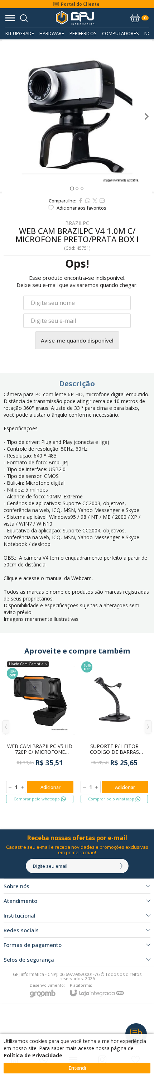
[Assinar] (121, 866)
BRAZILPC (77, 223)
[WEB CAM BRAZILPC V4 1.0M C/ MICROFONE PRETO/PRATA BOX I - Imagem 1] (77, 116)
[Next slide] (146, 116)
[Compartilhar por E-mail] (102, 200)
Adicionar (50, 787)
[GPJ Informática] (75, 18)
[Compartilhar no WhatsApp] (87, 200)
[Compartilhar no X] (94, 200)
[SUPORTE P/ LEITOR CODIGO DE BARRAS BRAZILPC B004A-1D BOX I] (114, 732)
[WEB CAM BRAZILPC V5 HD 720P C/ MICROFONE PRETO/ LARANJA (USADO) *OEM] (40, 732)
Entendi (77, 1067)
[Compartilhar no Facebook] (80, 200)
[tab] (72, 188)
